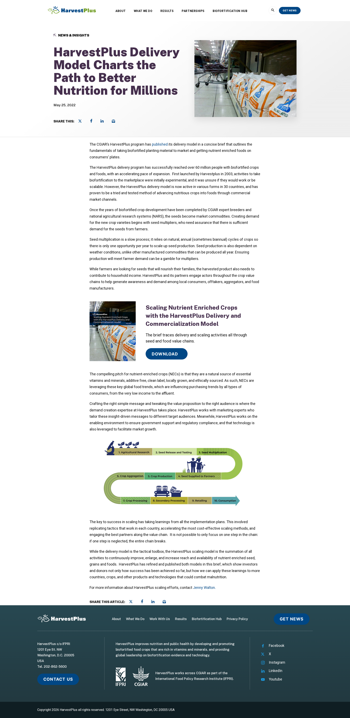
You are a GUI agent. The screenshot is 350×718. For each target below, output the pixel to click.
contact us (58, 679)
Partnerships (193, 11)
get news (290, 10)
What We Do (143, 11)
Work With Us (159, 619)
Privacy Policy (237, 619)
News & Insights (73, 35)
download (165, 353)
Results (167, 11)
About (120, 11)
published (160, 144)
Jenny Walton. (204, 587)
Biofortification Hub (230, 11)
